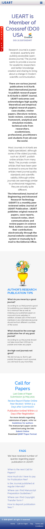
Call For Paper (22, 524)
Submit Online (22, 431)
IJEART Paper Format (27, 434)
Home (12, 524)
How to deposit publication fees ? (21, 505)
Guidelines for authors (22, 423)
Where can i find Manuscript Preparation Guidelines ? (22, 492)
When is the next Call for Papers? (20, 471)
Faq (31, 524)
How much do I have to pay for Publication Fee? (21, 478)
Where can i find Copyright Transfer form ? (21, 498)
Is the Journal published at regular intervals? (21, 485)
